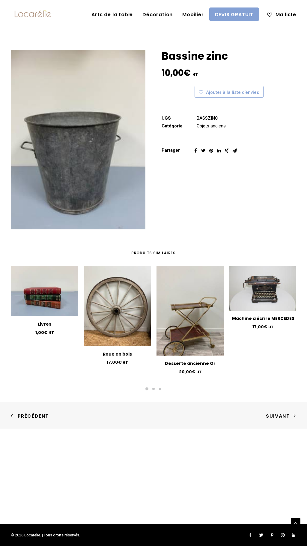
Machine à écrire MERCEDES (263, 318)
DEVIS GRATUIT (234, 14)
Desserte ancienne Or (190, 363)
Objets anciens (211, 126)
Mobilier (193, 14)
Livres (44, 324)
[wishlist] (281, 14)
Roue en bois (117, 354)
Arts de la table (112, 14)
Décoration (157, 14)
